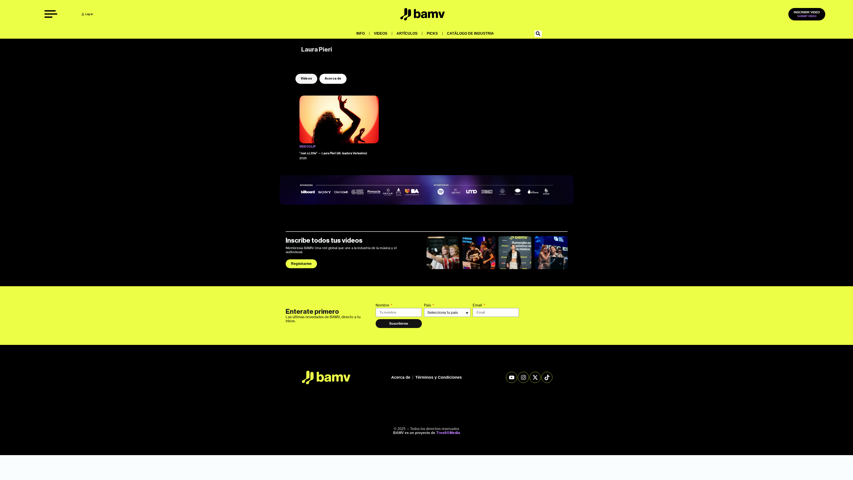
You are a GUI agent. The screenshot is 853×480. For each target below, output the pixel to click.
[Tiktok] (546, 377)
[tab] (306, 79)
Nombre (383, 305)
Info (360, 33)
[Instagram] (523, 377)
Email (478, 305)
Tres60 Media (448, 433)
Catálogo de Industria (470, 33)
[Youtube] (511, 377)
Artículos (407, 33)
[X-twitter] (535, 377)
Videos (380, 33)
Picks (432, 33)
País (428, 305)
